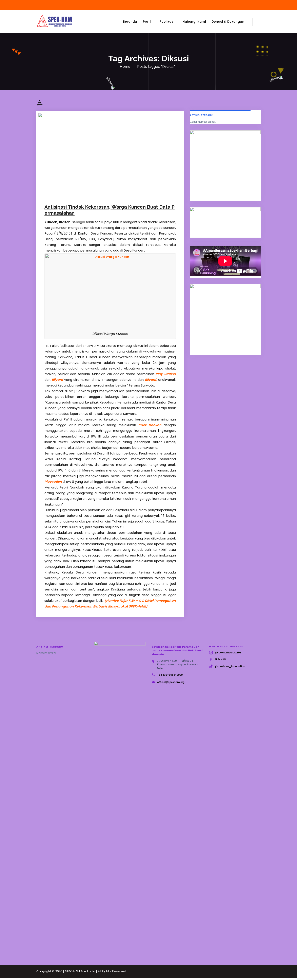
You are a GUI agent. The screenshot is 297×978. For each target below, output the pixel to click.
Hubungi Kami (194, 21)
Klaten (124, 196)
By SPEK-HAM (92, 196)
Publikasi (167, 21)
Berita (114, 196)
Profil (147, 21)
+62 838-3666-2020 (170, 674)
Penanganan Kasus (142, 196)
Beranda (130, 21)
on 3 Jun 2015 (66, 196)
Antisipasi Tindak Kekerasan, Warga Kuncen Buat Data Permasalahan (109, 210)
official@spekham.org (170, 682)
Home (125, 66)
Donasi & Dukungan (228, 21)
